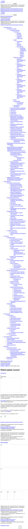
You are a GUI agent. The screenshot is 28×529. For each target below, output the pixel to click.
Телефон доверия (14, 281)
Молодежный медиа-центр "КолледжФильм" (16, 166)
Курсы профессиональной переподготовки (13, 339)
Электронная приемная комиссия (18, 220)
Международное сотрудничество (18, 132)
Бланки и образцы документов (17, 222)
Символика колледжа (19, 36)
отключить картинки (5, 18)
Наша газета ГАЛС (11, 344)
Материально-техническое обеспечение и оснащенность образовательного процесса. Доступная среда (17, 118)
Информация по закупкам (20, 158)
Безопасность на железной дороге (17, 290)
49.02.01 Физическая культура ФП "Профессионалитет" (17, 195)
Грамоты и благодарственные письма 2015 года (21, 60)
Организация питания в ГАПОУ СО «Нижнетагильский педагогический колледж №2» (19, 252)
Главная (2, 365)
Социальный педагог (15, 276)
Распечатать (3, 373)
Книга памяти (20, 46)
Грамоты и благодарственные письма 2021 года (21, 91)
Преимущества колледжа (13, 197)
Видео (15, 99)
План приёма (13, 218)
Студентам (6, 236)
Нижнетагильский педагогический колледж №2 (12, 8)
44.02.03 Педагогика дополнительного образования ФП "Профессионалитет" (17, 189)
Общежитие (13, 203)
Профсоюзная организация (13, 328)
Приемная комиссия (11, 211)
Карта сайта (10, 358)
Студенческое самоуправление (17, 271)
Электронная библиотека (16, 308)
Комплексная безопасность (16, 287)
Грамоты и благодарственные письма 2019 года (21, 81)
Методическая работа (15, 319)
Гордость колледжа (19, 44)
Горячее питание (14, 248)
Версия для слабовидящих (7, 16)
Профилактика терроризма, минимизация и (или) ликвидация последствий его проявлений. (15, 179)
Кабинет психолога (14, 283)
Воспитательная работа (12, 270)
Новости (12, 330)
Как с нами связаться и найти (14, 349)
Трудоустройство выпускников (17, 267)
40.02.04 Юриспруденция (16, 187)
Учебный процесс (11, 237)
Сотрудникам (7, 313)
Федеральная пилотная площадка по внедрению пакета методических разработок (18, 153)
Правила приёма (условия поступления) (16, 213)
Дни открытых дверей (15, 204)
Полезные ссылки (14, 350)
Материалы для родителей (17, 279)
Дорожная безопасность (19, 292)
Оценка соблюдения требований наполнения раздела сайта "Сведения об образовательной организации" (17, 354)
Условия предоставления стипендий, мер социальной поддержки (16, 200)
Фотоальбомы (17, 101)
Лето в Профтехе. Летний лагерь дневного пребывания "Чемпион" (18, 175)
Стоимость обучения (12, 230)
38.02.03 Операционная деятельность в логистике (16, 185)
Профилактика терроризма (17, 299)
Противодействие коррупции (17, 139)
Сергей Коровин (22, 55)
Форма (11, 145)
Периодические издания (16, 311)
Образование (13, 112)
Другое (15, 294)
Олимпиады (13, 306)
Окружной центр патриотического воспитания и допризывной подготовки (17, 163)
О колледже (16, 31)
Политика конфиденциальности (8, 426)
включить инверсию (5, 19)
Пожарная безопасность (19, 296)
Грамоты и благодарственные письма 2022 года (21, 96)
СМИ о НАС (20, 38)
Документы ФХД (18, 160)
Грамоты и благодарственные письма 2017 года (21, 70)
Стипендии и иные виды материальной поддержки (16, 130)
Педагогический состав (15, 115)
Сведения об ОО (8, 27)
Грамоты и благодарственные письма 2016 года (21, 65)
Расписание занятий (15, 240)
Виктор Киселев (22, 52)
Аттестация (13, 322)
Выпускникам (10, 259)
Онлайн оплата (13, 232)
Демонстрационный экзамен (17, 260)
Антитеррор (13, 326)
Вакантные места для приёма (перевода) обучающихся (17, 127)
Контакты (6, 346)
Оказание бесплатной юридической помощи (15, 324)
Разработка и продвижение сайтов (9, 527)
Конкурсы (12, 305)
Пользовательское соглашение (8, 428)
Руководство (13, 113)
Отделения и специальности (13, 182)
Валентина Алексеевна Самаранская (23, 49)
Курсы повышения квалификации (15, 340)
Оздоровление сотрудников (20, 103)
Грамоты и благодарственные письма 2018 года (21, 76)
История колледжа (19, 34)
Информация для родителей (16, 277)
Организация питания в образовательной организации (17, 134)
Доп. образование (8, 336)
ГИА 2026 (12, 262)
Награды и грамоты (18, 57)
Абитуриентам (7, 181)
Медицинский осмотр (15, 223)
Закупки (15, 156)
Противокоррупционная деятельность (19, 141)
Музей (15, 40)
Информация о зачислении (16, 219)
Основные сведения (11, 28)
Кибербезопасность (18, 295)
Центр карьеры (17, 264)
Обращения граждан (12, 347)
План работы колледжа (15, 318)
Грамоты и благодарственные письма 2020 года (21, 86)
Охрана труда (13, 335)
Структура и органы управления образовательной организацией (17, 108)
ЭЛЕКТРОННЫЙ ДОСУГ (16, 312)
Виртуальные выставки (15, 309)
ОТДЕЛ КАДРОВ (11, 333)
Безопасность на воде (19, 288)
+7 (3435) (3, 1)
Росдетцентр (4, 400)
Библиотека (10, 303)
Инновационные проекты (16, 321)
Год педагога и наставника (17, 106)
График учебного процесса (16, 241)
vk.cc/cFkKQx (8, 411)
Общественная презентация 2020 (18, 269)
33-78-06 (2, 2)
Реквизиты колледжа (12, 357)
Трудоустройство (14, 263)
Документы (13, 110)
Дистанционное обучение (16, 239)
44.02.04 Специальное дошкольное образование (16, 193)
